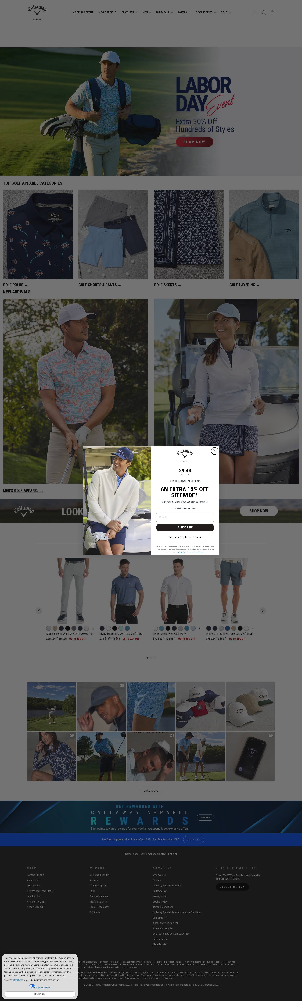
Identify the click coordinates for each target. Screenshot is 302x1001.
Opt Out (17, 980)
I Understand (40, 994)
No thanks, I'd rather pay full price (185, 537)
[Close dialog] (215, 451)
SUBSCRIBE (185, 527)
